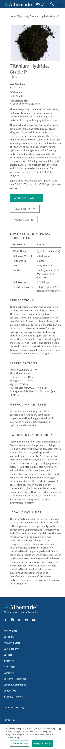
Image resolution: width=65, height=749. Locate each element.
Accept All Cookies (42, 743)
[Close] (60, 729)
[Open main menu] (59, 4)
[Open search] (52, 4)
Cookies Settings (19, 743)
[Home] (18, 4)
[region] (32, 736)
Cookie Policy (12, 737)
